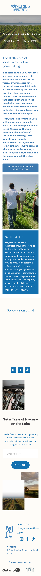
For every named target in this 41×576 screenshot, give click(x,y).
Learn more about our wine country (20, 167)
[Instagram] (13, 369)
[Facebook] (20, 369)
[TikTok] (27, 369)
